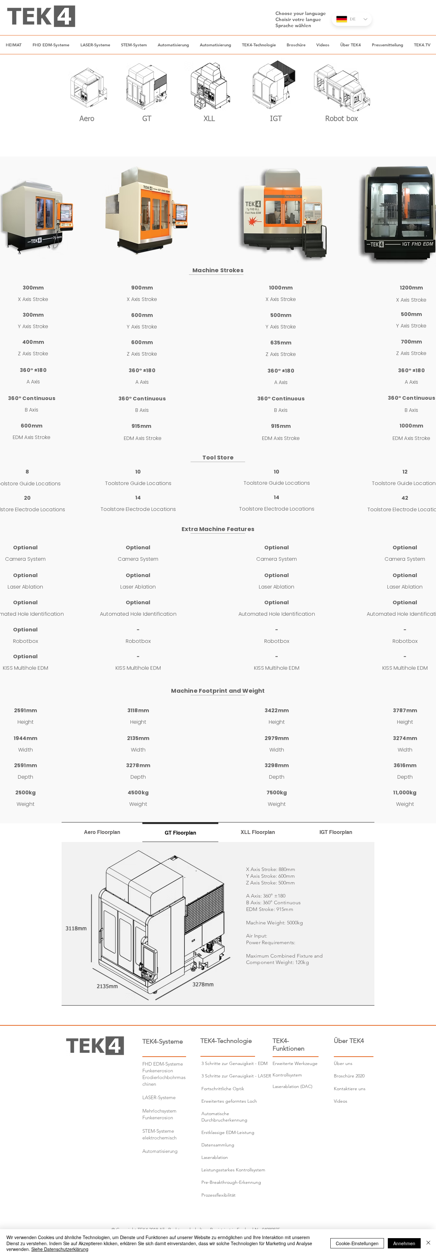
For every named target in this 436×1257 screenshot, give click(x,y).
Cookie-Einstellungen (357, 1243)
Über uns (343, 1063)
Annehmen (404, 1243)
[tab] (102, 832)
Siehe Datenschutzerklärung (59, 1249)
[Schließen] (428, 1243)
